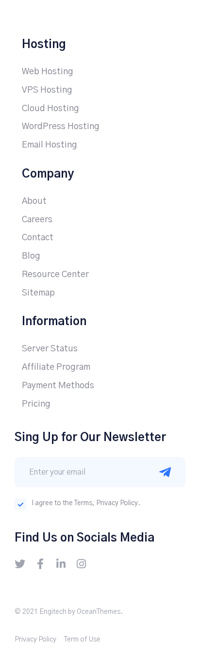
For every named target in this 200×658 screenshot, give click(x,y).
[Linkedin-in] (60, 564)
